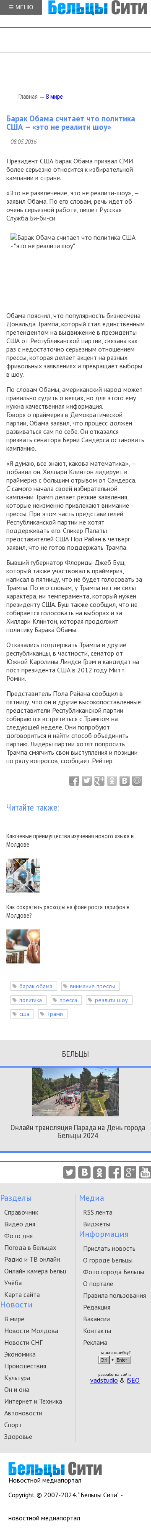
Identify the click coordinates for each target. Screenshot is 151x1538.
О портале (98, 1283)
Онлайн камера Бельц (35, 1271)
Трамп (55, 1014)
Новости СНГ (23, 1342)
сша (24, 1014)
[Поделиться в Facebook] (74, 781)
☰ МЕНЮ (21, 7)
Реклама (95, 1342)
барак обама (35, 986)
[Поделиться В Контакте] (125, 781)
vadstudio (104, 1380)
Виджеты (96, 1224)
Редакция (96, 1307)
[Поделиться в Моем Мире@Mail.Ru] (137, 781)
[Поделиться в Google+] (99, 781)
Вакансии (96, 1319)
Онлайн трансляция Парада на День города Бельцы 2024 (77, 1131)
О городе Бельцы (108, 1260)
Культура (17, 1377)
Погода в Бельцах (30, 1247)
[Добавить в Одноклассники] (112, 781)
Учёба (13, 1282)
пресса (68, 1000)
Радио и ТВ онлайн (32, 1259)
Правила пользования (114, 1295)
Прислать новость (109, 1248)
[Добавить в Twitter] (87, 781)
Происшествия (25, 1366)
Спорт (13, 1424)
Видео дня (19, 1224)
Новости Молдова (31, 1330)
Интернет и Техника (33, 1401)
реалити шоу (111, 1000)
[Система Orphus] (115, 1366)
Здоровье (18, 1436)
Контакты (97, 1330)
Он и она (16, 1389)
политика (30, 1000)
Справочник (21, 1212)
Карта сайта (22, 1294)
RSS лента (97, 1212)
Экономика (20, 1354)
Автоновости (23, 1413)
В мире (54, 96)
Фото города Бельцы (113, 1272)
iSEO (133, 1380)
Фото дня (18, 1235)
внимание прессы (92, 986)
